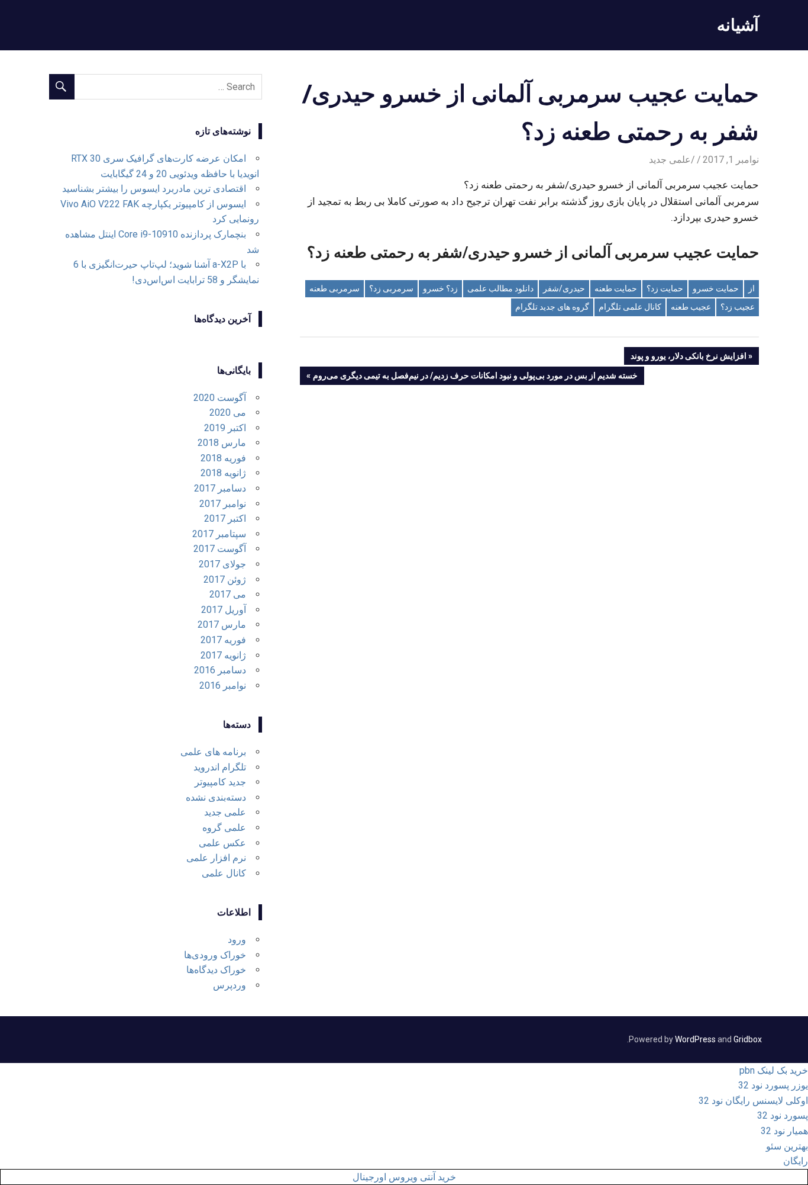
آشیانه (738, 25)
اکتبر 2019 (225, 427)
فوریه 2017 (223, 640)
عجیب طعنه (691, 306)
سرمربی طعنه (334, 288)
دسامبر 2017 (220, 488)
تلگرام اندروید (219, 767)
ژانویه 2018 (223, 473)
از (751, 288)
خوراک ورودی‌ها (215, 955)
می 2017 (227, 594)
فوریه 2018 (223, 458)
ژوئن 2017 (224, 579)
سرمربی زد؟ (391, 288)
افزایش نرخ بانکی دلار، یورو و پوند (689, 358)
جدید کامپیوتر (220, 782)
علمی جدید (670, 159)
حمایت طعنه (615, 288)
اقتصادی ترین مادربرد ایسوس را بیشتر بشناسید (154, 188)
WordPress (695, 1039)
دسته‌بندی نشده (216, 797)
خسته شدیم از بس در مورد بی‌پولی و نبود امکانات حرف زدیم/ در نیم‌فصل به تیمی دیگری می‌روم (475, 377)
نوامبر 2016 (222, 685)
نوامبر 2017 (222, 503)
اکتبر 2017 (225, 518)
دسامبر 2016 (220, 670)
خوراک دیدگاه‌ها (216, 969)
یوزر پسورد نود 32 (773, 1085)
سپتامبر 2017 (219, 533)
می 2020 (227, 412)
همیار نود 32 (784, 1130)
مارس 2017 (222, 624)
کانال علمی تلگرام (630, 306)
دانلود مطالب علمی (500, 288)
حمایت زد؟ (665, 288)
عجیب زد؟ (737, 306)
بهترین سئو (787, 1146)
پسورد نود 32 (782, 1115)
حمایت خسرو (716, 288)
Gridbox (747, 1039)
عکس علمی (222, 843)
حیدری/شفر (564, 288)
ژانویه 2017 (223, 655)
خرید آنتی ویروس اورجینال (404, 1177)
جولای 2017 (222, 564)
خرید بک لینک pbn (773, 1070)
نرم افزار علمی (216, 857)
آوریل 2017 (223, 609)
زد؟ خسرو (440, 288)
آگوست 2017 (219, 548)
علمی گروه (224, 827)
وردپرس (229, 985)
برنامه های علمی (213, 751)
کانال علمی (224, 873)
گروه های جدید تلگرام (552, 306)
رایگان (795, 1161)
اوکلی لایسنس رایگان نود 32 (753, 1100)
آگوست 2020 (219, 397)
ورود (237, 939)
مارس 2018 (222, 442)
